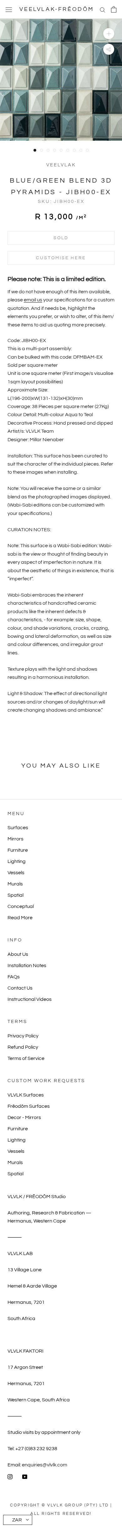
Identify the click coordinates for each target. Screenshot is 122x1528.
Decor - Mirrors (24, 1117)
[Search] (102, 9)
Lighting (17, 861)
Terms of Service (26, 1058)
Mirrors (15, 838)
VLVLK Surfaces (26, 1094)
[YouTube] (24, 1476)
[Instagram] (10, 1476)
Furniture (18, 850)
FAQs (14, 976)
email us (33, 299)
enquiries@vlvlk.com (44, 1464)
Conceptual (21, 906)
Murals (15, 883)
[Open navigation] (9, 9)
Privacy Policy (23, 1035)
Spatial (15, 895)
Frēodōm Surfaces (29, 1106)
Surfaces (18, 827)
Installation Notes (27, 965)
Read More (20, 917)
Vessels (16, 872)
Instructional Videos (30, 999)
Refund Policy (23, 1047)
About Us (18, 954)
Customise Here (61, 258)
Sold (61, 238)
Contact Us (20, 988)
